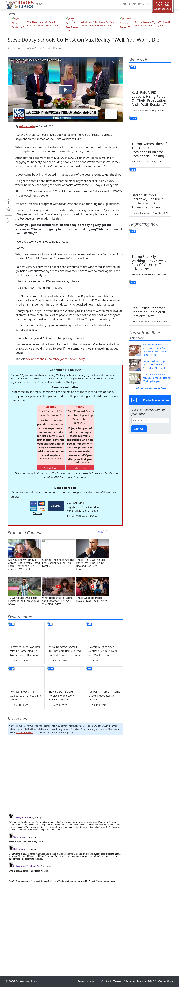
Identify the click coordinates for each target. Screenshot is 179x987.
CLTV (39, 4)
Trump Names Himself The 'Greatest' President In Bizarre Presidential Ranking (149, 149)
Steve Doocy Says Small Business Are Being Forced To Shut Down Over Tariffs (65, 651)
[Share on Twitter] (8, 210)
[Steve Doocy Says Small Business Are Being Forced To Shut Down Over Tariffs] (65, 632)
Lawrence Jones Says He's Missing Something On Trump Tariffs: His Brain (25, 651)
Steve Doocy (77, 359)
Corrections (165, 981)
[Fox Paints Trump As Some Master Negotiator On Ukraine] (104, 677)
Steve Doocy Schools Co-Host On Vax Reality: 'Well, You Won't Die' (84, 39)
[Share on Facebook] (8, 202)
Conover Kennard (140, 110)
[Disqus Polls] (65, 773)
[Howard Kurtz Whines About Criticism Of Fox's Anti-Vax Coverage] (104, 632)
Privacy (141, 981)
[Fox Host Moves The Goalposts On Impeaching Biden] (26, 677)
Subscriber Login (163, 9)
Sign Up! (139, 428)
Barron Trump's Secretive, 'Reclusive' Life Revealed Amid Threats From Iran (148, 201)
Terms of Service (24, 732)
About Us (93, 981)
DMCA (152, 981)
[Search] (148, 4)
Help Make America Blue (150, 388)
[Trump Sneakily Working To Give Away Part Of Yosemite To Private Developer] (150, 241)
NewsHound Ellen (140, 274)
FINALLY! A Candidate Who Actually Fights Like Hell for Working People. (157, 378)
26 (8, 218)
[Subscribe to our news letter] (144, 4)
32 (132, 231)
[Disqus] (65, 847)
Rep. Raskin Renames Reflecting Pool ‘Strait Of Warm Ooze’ (148, 312)
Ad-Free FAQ (51, 477)
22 (132, 282)
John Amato (27, 126)
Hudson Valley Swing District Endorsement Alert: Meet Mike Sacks (155, 365)
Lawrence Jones (57, 359)
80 (49, 668)
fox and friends (36, 359)
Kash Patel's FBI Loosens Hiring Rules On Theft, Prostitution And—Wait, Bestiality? (149, 98)
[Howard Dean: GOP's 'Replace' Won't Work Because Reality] (65, 677)
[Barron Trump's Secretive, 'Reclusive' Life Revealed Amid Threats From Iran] (150, 179)
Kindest (37, 513)
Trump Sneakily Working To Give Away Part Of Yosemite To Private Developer (149, 262)
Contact (106, 981)
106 (132, 118)
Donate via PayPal (56, 506)
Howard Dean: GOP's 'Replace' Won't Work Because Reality (61, 695)
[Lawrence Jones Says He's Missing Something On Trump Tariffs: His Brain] (26, 632)
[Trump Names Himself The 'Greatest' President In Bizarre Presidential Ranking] (150, 128)
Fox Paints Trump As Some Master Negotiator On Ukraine (104, 695)
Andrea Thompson (140, 212)
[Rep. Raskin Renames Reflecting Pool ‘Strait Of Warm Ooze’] (150, 292)
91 (132, 169)
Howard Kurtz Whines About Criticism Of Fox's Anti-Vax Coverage (102, 651)
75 (132, 67)
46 (10, 624)
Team (81, 981)
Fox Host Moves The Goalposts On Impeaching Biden (25, 695)
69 (10, 668)
